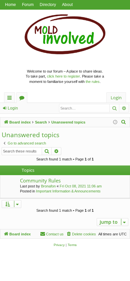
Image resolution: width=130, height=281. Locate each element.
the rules (93, 82)
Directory (48, 4)
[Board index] (65, 36)
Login (13, 108)
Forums (23, 99)
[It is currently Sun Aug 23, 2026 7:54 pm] (115, 122)
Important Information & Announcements (68, 191)
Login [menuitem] (116, 98)
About (67, 4)
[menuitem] (124, 122)
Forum (28, 4)
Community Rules (40, 180)
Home (10, 4)
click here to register (63, 76)
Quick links (11, 99)
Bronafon (48, 186)
